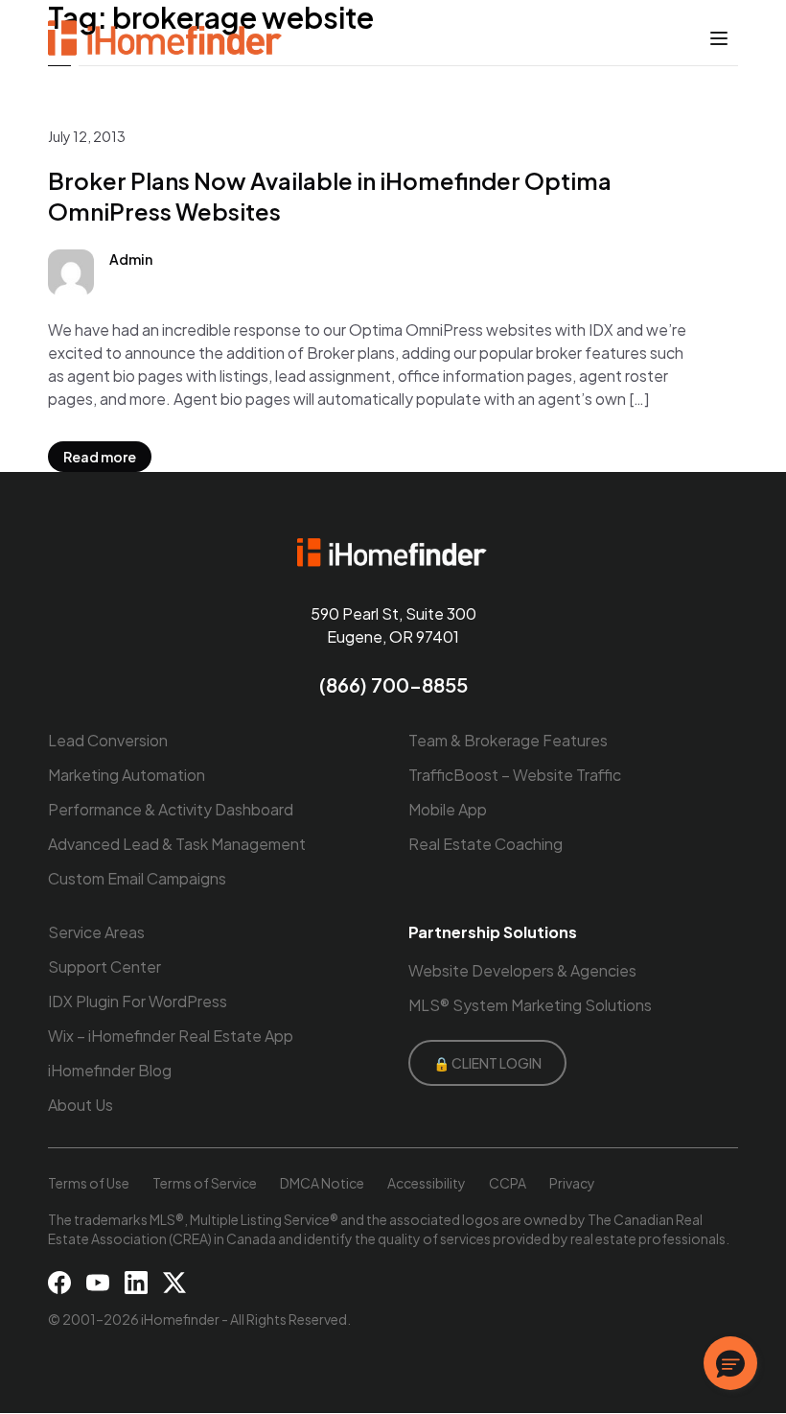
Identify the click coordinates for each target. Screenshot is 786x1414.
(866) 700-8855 (393, 684)
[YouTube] (97, 1282)
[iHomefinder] (166, 38)
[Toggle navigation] (719, 38)
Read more (99, 456)
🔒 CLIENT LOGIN (487, 1063)
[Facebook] (59, 1282)
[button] (730, 1363)
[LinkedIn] (136, 1282)
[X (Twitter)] (174, 1282)
